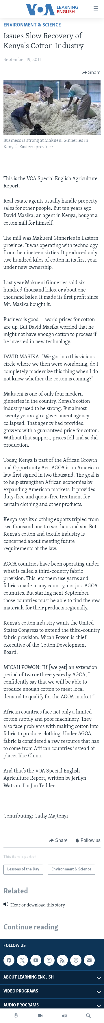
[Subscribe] (89, 960)
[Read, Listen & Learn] (16, 1015)
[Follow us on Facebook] (8, 960)
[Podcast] (75, 960)
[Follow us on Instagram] (49, 960)
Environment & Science (32, 25)
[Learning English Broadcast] (64, 1015)
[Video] (40, 1015)
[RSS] (62, 960)
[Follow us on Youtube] (35, 960)
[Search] (88, 1015)
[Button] (91, 72)
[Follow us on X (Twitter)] (22, 960)
